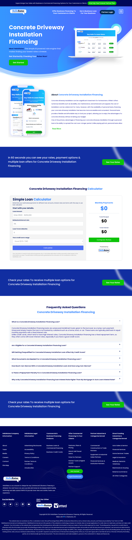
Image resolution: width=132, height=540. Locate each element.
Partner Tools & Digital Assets (77, 462)
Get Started (74, 471)
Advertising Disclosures (33, 446)
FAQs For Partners (75, 457)
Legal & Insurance (119, 457)
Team (5, 449)
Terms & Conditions (32, 457)
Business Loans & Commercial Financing (55, 447)
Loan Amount (17, 211)
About (5, 446)
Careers (5, 457)
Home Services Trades (121, 453)
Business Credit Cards (55, 452)
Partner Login (107, 12)
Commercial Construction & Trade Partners (98, 448)
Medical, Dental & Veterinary (119, 462)
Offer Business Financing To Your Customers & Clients (64, 12)
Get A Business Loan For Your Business (88, 12)
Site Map (6, 465)
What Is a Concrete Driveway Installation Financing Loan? (36, 322)
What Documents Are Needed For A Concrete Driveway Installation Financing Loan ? (46, 359)
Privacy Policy (29, 453)
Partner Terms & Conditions (30, 462)
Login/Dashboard (75, 477)
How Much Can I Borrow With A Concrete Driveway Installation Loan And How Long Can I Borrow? (51, 366)
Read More (56, 129)
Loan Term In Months (20, 229)
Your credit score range (21, 237)
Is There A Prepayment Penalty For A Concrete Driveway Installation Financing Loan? (47, 373)
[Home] (18, 12)
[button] (66, 322)
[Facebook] (4, 504)
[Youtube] (29, 504)
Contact (6, 461)
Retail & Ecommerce (120, 472)
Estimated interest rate (21, 220)
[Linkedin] (23, 504)
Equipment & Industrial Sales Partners (99, 456)
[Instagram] (16, 504)
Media (5, 453)
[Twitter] (10, 504)
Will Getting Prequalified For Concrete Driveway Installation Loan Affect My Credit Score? (48, 352)
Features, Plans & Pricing (75, 446)
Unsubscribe (29, 468)
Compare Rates (104, 240)
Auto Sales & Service (120, 446)
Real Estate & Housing (120, 468)
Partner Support (74, 467)
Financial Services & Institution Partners (98, 462)
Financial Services (119, 449)
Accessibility (29, 449)
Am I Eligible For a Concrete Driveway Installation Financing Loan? (39, 345)
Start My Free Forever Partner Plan (102, 3)
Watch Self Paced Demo (75, 452)
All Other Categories (120, 476)
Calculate (48, 248)
